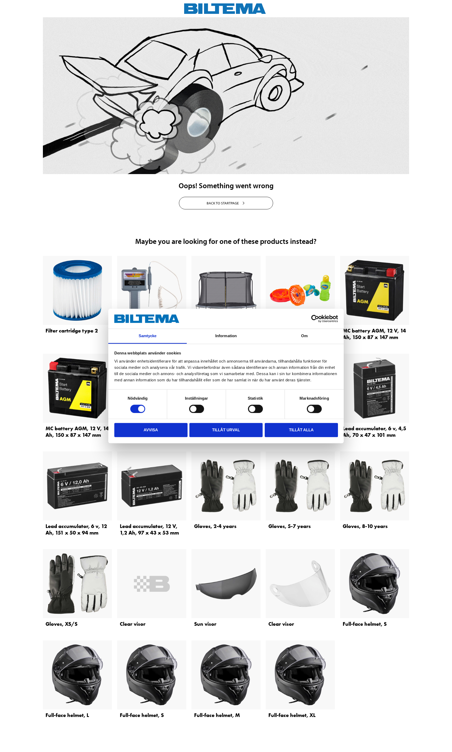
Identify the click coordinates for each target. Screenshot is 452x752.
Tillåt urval (226, 430)
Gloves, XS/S (61, 624)
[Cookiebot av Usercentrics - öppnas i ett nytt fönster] (315, 319)
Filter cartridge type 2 (72, 330)
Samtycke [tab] (148, 336)
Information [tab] (226, 336)
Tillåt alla (301, 430)
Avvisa (151, 430)
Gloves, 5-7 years (289, 526)
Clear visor (132, 624)
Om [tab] (304, 336)
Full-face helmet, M (217, 715)
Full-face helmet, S (365, 624)
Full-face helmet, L (67, 715)
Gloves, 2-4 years (215, 526)
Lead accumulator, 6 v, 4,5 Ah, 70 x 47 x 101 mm (374, 431)
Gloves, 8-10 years (365, 526)
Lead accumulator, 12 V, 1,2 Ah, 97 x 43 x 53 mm (149, 529)
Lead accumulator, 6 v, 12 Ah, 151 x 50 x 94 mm (76, 529)
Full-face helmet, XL (291, 715)
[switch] (196, 409)
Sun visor (205, 624)
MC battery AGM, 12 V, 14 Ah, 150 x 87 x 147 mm (374, 334)
